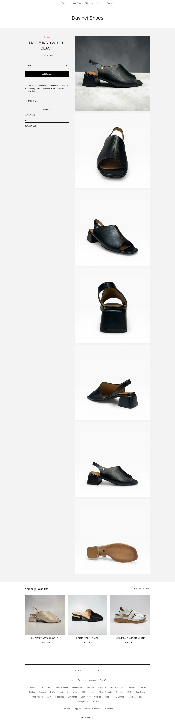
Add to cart (46, 74)
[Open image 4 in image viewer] (112, 305)
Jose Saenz (141, 692)
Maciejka (131, 697)
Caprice (97, 697)
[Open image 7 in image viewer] (112, 537)
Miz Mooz (102, 687)
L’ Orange (120, 697)
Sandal (32, 687)
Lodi (61, 692)
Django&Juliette (61, 687)
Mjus (123, 687)
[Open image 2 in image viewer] (112, 150)
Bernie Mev (85, 697)
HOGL (129, 692)
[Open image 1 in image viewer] (112, 73)
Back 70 (96, 702)
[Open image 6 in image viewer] (112, 459)
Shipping (89, 3)
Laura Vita (89, 687)
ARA (49, 697)
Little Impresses (82, 702)
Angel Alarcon (37, 697)
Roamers (114, 687)
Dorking (132, 687)
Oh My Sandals (105, 692)
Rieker (32, 692)
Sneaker (119, 692)
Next (147, 589)
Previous (137, 589)
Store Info (109, 709)
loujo (141, 697)
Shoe (41, 687)
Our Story (77, 3)
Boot (49, 687)
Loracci (92, 692)
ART (83, 692)
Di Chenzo (72, 697)
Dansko (143, 687)
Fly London (77, 687)
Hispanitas (59, 697)
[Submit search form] (99, 670)
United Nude (72, 692)
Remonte (42, 692)
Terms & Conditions (93, 709)
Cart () (110, 3)
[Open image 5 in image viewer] (112, 382)
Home (71, 680)
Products (65, 3)
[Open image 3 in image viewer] (112, 228)
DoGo (52, 692)
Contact (99, 3)
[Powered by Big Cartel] (87, 717)
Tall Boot (108, 697)
